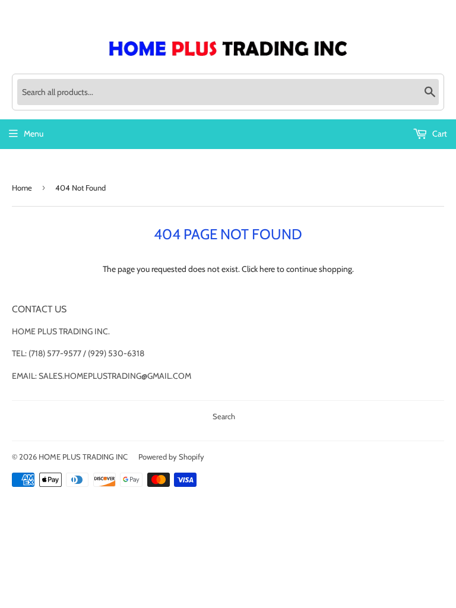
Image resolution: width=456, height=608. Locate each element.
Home (22, 187)
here (267, 269)
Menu (33, 133)
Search (224, 416)
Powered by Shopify (171, 456)
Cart (438, 133)
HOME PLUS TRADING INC (83, 456)
